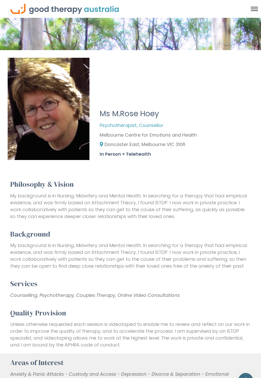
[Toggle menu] (254, 9)
